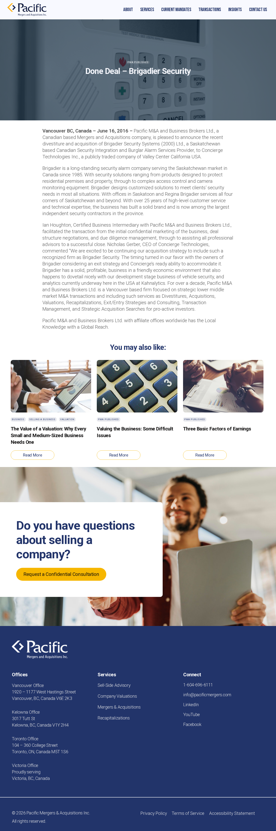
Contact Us (258, 10)
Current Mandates (176, 10)
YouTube (191, 714)
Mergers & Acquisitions (119, 707)
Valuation (67, 419)
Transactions (209, 10)
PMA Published (137, 62)
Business (18, 419)
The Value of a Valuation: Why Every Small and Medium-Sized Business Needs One (48, 435)
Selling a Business (42, 419)
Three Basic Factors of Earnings (217, 429)
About (128, 10)
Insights (235, 10)
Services (147, 10)
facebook (192, 724)
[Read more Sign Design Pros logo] (27, 9)
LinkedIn (191, 704)
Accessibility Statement (232, 813)
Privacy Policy (153, 813)
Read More (32, 455)
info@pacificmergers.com (207, 694)
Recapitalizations (114, 718)
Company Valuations (117, 696)
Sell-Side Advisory (114, 685)
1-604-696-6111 (198, 684)
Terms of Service (188, 813)
